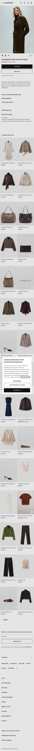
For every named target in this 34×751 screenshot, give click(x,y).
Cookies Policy (25, 377)
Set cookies (17, 381)
